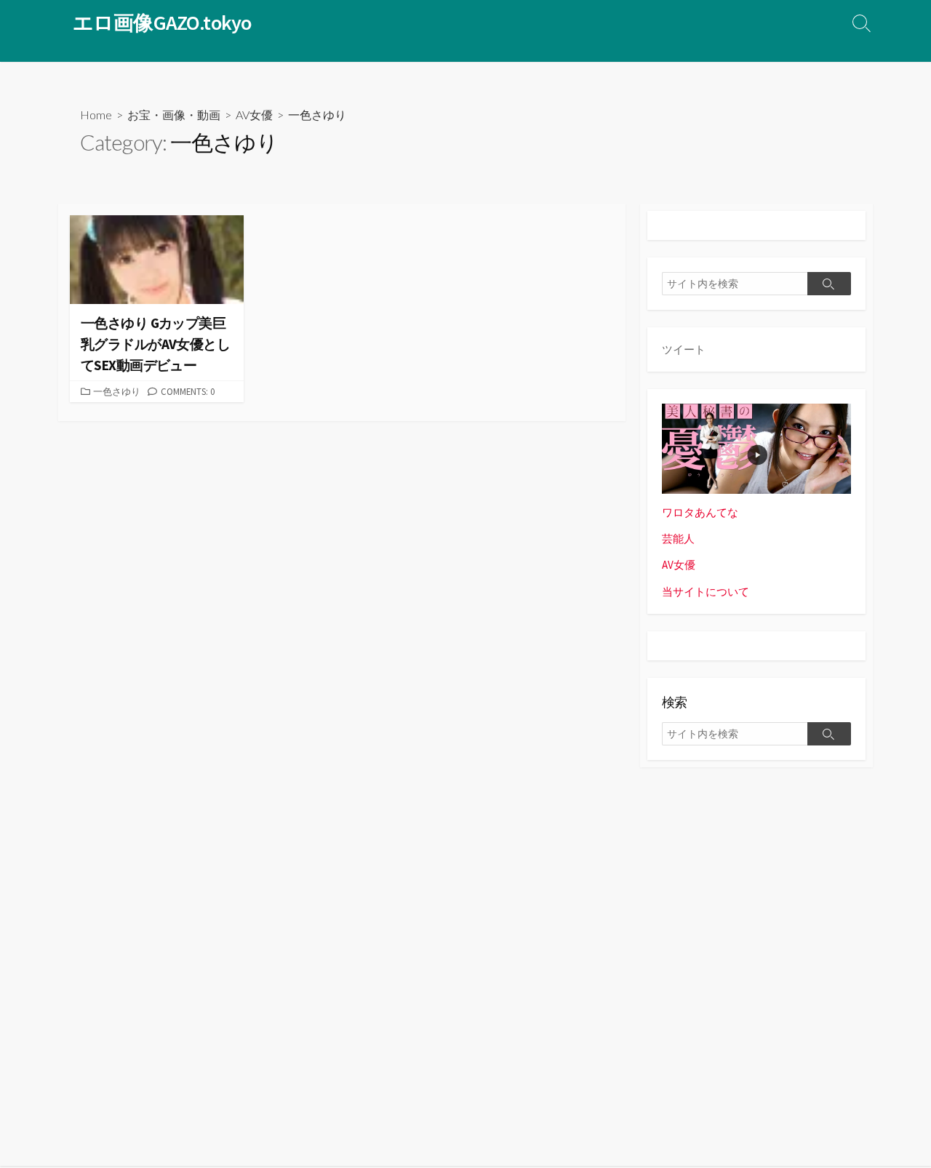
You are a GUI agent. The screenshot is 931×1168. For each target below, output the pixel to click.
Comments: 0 (188, 391)
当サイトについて (705, 592)
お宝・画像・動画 (173, 114)
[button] (157, 259)
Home (96, 114)
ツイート (684, 349)
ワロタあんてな (700, 512)
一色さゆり (116, 391)
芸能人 (678, 538)
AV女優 (254, 114)
